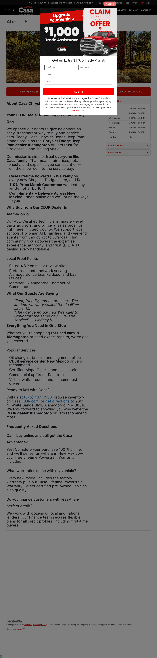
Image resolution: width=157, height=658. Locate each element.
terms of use (78, 110)
